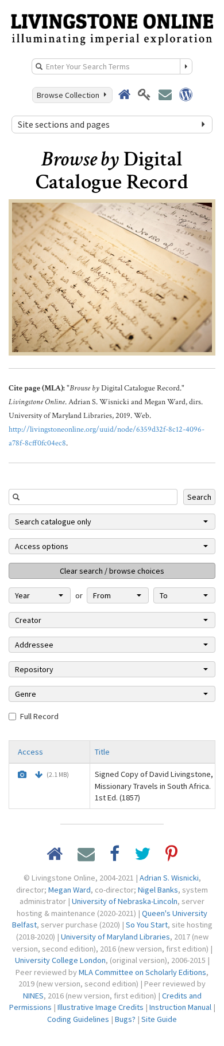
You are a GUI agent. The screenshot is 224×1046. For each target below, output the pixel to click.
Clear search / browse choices (112, 571)
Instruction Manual (180, 1007)
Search (199, 497)
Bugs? (125, 1019)
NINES (33, 995)
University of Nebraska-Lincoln (124, 901)
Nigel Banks (158, 890)
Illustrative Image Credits (100, 1007)
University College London (60, 960)
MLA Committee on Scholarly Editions (142, 972)
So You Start (147, 924)
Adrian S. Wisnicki (169, 878)
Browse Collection (70, 95)
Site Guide (159, 1019)
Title (102, 752)
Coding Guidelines (78, 1019)
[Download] (39, 775)
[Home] (112, 28)
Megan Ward (69, 890)
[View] (22, 775)
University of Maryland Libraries (115, 936)
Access (30, 752)
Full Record (39, 716)
